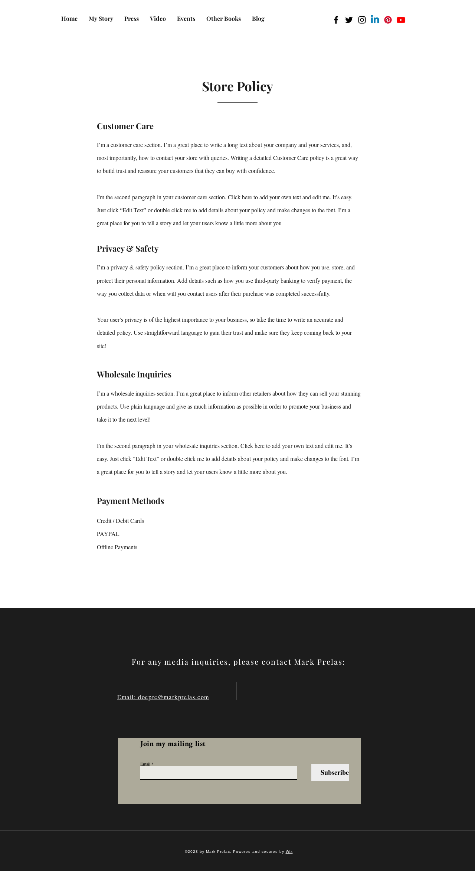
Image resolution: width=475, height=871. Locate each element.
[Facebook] (336, 20)
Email (145, 764)
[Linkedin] (375, 20)
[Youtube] (401, 20)
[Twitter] (349, 20)
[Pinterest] (388, 20)
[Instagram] (362, 20)
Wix (289, 851)
